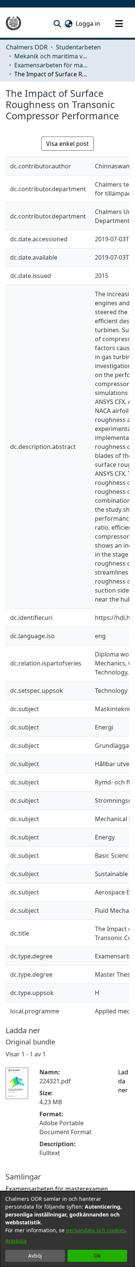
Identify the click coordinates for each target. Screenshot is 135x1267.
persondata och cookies (95, 1230)
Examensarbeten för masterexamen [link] (51, 65)
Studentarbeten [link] (78, 47)
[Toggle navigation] (118, 23)
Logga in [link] (88, 23)
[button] (57, 23)
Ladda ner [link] (123, 1081)
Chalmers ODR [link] (27, 47)
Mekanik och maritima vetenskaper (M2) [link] (51, 56)
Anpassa (16, 1240)
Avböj (35, 1255)
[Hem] (13, 23)
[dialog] (67, 1229)
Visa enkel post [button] (67, 144)
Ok (97, 1255)
